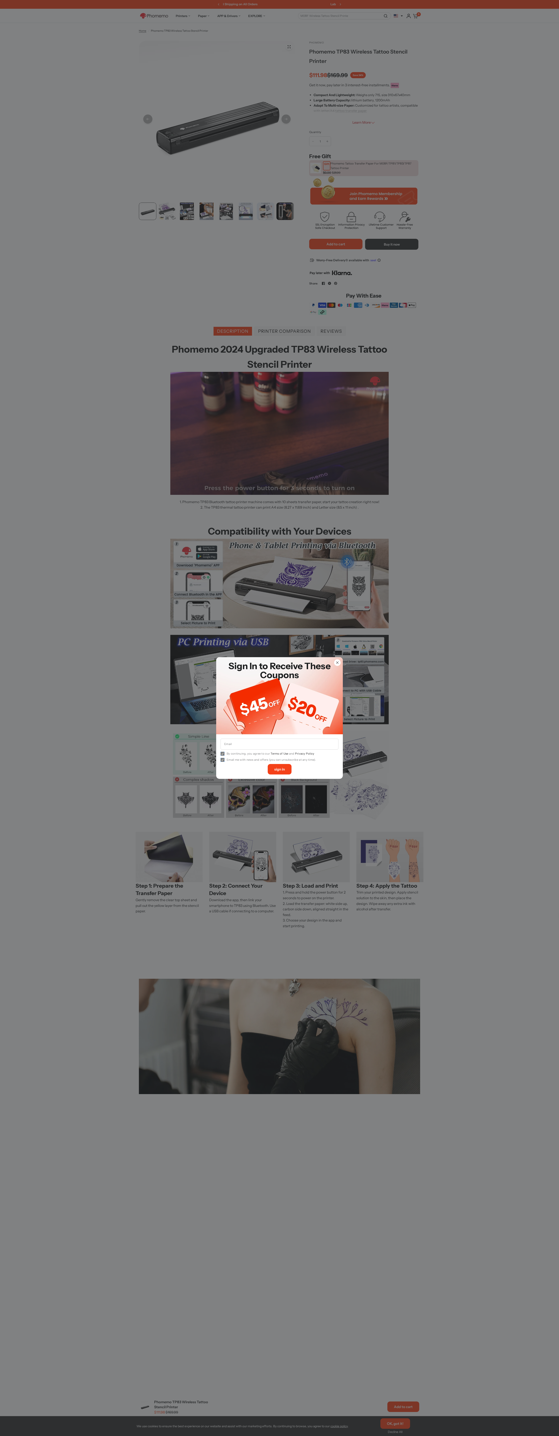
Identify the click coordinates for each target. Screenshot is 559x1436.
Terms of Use (279, 753)
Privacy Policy (304, 753)
